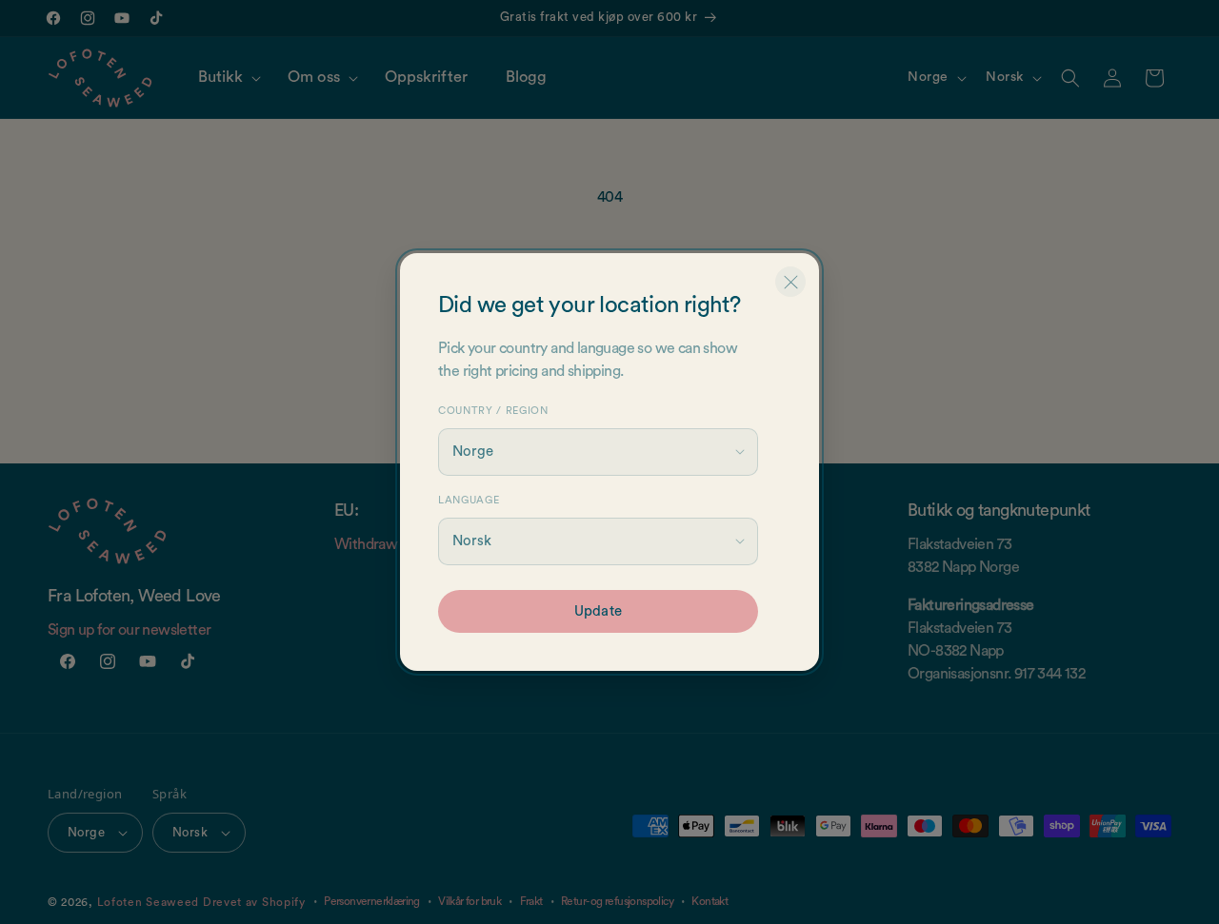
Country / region (493, 410)
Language (468, 500)
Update (598, 611)
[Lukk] (790, 281)
